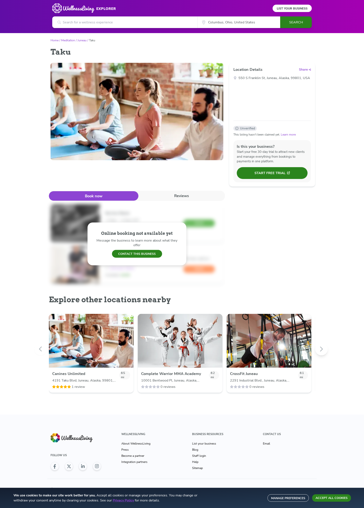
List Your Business (292, 9)
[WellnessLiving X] (69, 466)
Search (296, 22)
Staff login (199, 456)
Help (195, 462)
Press (125, 450)
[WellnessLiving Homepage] (76, 438)
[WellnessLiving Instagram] (97, 466)
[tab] (93, 196)
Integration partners (134, 462)
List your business (204, 444)
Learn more (288, 135)
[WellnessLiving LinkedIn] (83, 466)
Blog (195, 450)
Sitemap (197, 468)
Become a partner (132, 456)
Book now (93, 196)
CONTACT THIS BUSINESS (137, 254)
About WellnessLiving (135, 444)
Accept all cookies (332, 498)
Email (266, 444)
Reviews (181, 195)
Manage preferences (288, 498)
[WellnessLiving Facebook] (55, 466)
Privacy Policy (123, 500)
